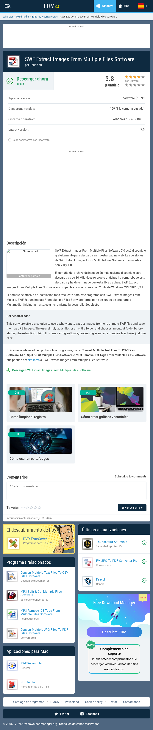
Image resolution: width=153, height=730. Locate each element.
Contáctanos (131, 702)
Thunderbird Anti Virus (111, 542)
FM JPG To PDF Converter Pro (117, 560)
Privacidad (72, 702)
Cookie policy (94, 702)
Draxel (100, 579)
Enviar (113, 702)
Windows (8, 16)
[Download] (144, 542)
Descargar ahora (32, 79)
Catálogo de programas (28, 702)
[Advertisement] (76, 36)
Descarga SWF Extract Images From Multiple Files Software (51, 370)
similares (34, 360)
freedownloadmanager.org (39, 724)
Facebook (92, 714)
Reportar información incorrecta (31, 139)
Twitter (64, 714)
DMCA (54, 702)
